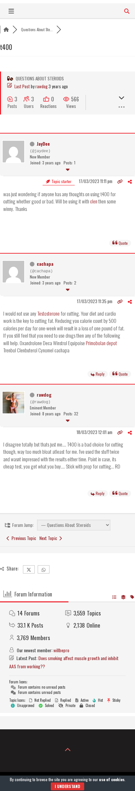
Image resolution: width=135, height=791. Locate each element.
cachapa (45, 263)
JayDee (43, 143)
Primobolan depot (101, 342)
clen (93, 201)
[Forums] (6, 29)
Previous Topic (23, 537)
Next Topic (49, 537)
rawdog (41, 86)
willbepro (61, 650)
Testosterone (48, 313)
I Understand (67, 786)
